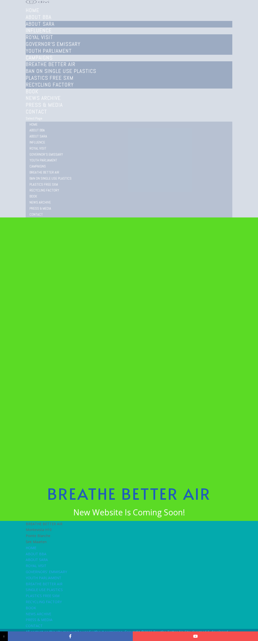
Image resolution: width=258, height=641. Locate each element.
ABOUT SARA (40, 23)
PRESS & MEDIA (40, 208)
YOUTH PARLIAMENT (49, 50)
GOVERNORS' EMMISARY (46, 571)
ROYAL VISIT (39, 37)
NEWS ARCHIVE (40, 202)
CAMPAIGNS (37, 166)
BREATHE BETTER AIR (50, 64)
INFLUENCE (37, 142)
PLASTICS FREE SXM (50, 77)
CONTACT (36, 111)
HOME (33, 124)
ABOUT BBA (37, 130)
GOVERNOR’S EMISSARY (53, 43)
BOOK (33, 196)
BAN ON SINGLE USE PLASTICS (61, 70)
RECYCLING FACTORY (50, 84)
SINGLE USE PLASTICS (44, 589)
